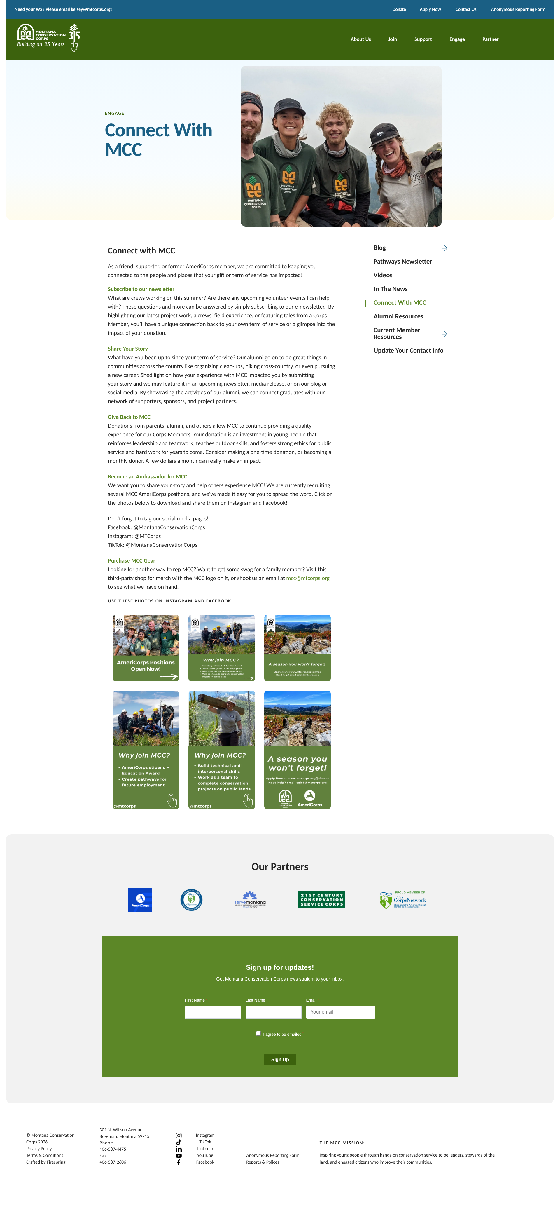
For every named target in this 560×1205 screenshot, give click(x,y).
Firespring (56, 1162)
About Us (361, 39)
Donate (399, 9)
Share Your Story (128, 349)
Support (423, 39)
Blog (380, 248)
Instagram (205, 1135)
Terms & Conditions (44, 1155)
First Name (196, 1000)
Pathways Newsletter (403, 262)
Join (392, 39)
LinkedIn (205, 1149)
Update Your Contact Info (409, 351)
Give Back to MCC (129, 417)
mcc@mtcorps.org (308, 578)
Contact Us (466, 9)
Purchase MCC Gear (131, 561)
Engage (457, 39)
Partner (490, 39)
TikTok (205, 1142)
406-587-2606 (112, 1162)
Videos (383, 275)
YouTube (205, 1155)
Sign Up (280, 1059)
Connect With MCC (400, 303)
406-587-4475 (112, 1149)
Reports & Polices (262, 1162)
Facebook (205, 1162)
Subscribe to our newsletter (141, 289)
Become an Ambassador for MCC (147, 477)
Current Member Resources (397, 334)
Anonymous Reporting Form (518, 9)
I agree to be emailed (282, 1034)
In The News (391, 289)
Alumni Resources (398, 317)
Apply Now (430, 9)
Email (312, 1000)
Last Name (257, 1000)
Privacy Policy (39, 1149)
